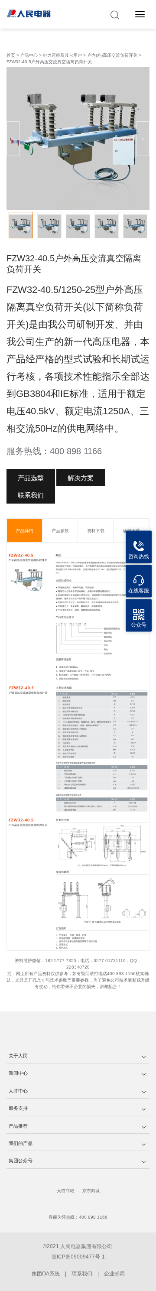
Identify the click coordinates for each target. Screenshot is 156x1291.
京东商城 (91, 1190)
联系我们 (31, 495)
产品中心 (29, 55)
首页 (10, 55)
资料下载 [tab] (95, 530)
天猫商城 (65, 1190)
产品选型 (31, 477)
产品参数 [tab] (60, 530)
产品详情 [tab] (24, 530)
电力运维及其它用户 (62, 55)
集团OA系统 (46, 1274)
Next (143, 138)
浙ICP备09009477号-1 (78, 1257)
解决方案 (81, 477)
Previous (13, 138)
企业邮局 (114, 1274)
